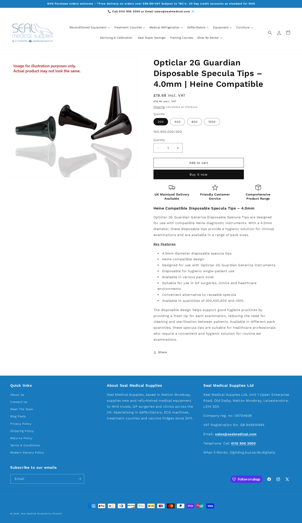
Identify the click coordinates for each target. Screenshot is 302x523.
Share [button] (162, 352)
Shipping (159, 106)
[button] (269, 32)
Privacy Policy (20, 423)
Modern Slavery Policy (27, 452)
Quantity (159, 139)
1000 (212, 121)
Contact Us (18, 402)
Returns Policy (21, 438)
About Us (17, 394)
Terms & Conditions (25, 445)
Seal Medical (28, 513)
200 (161, 121)
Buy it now (199, 174)
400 (177, 121)
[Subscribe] (79, 479)
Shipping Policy (22, 431)
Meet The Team (21, 409)
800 (194, 121)
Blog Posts (18, 416)
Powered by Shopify (49, 513)
